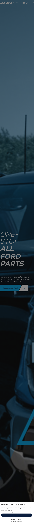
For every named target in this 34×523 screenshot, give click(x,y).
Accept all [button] (17, 515)
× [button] (31, 503)
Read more (28, 512)
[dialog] (17, 512)
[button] (16, 519)
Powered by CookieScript (17, 521)
